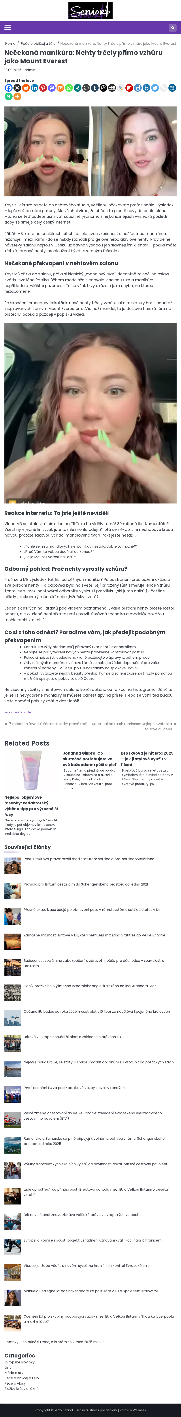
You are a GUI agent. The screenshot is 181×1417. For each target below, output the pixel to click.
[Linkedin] (34, 88)
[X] (17, 88)
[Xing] (77, 88)
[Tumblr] (95, 88)
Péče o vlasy (15, 1383)
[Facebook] (9, 88)
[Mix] (60, 88)
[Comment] (86, 88)
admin (30, 70)
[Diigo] (138, 88)
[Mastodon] (52, 88)
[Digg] (172, 88)
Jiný (7, 1367)
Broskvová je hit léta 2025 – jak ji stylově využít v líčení (147, 759)
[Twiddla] (164, 88)
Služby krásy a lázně (21, 1388)
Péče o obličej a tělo (18, 712)
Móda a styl (14, 1372)
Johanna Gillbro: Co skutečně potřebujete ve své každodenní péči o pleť (89, 759)
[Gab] (9, 96)
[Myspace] (112, 88)
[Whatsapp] (69, 88)
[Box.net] (146, 88)
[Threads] (103, 88)
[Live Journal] (120, 88)
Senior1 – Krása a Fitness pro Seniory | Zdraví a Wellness (104, 1410)
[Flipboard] (129, 88)
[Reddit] (26, 88)
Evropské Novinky (19, 1362)
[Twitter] (155, 88)
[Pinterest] (43, 88)
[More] (17, 96)
